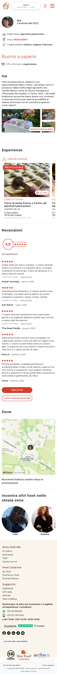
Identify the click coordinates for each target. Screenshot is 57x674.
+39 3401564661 (14, 611)
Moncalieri (20, 39)
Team (5, 558)
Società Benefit (44, 668)
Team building (9, 599)
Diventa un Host (10, 575)
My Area (6, 571)
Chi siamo (7, 551)
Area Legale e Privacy (28, 671)
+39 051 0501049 (15, 615)
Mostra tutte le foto (42, 129)
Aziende (6, 595)
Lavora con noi (9, 561)
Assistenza (7, 588)
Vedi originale (26, 277)
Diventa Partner (10, 578)
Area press (7, 554)
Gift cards (7, 592)
